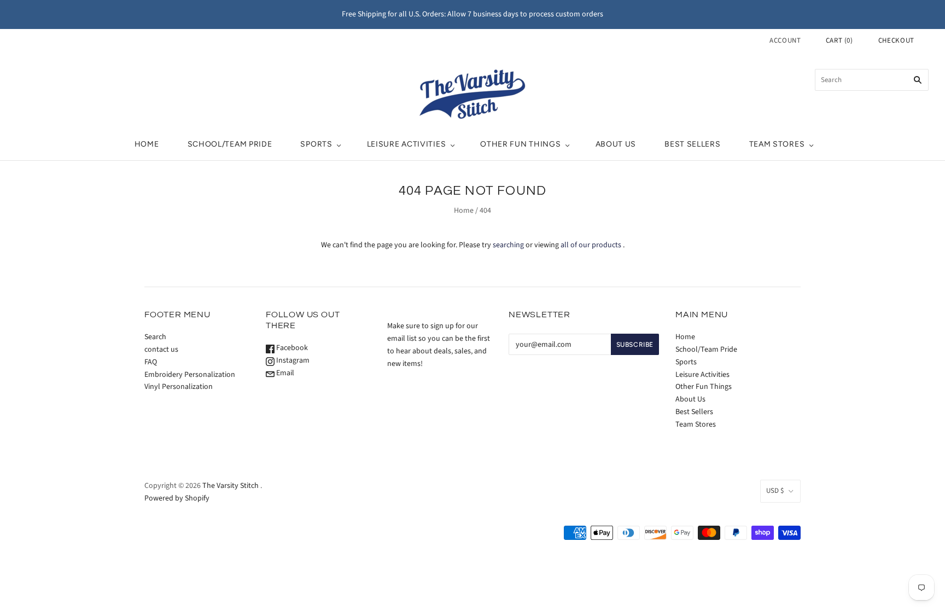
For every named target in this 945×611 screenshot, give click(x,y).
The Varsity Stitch (230, 485)
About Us (616, 144)
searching (508, 245)
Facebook (291, 347)
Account (785, 40)
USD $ (775, 491)
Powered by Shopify (176, 498)
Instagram (292, 360)
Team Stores (777, 144)
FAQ (150, 362)
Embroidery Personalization (189, 374)
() (839, 40)
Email (284, 373)
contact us (161, 349)
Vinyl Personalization (178, 386)
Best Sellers (692, 144)
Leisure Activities (406, 144)
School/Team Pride (230, 144)
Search (155, 336)
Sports (316, 144)
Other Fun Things (520, 144)
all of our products (591, 245)
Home (147, 144)
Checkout (896, 40)
